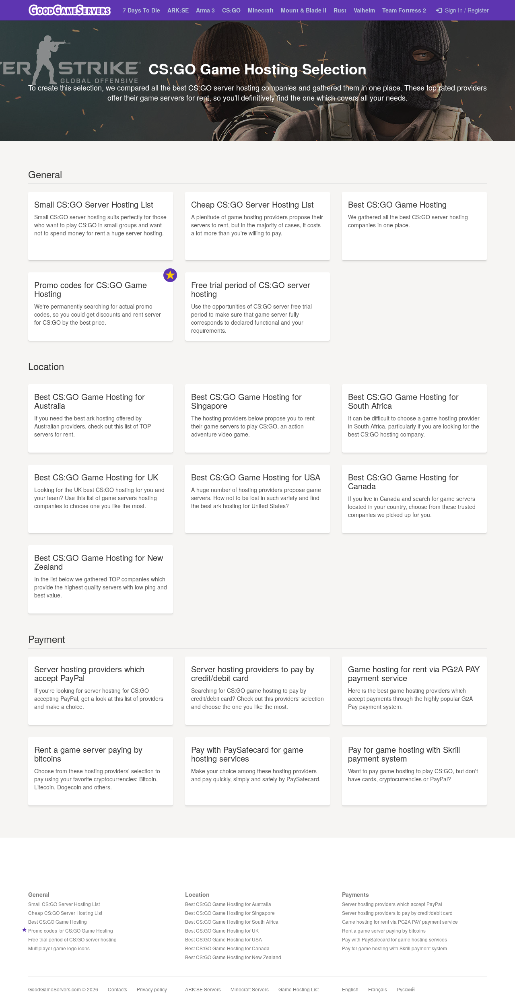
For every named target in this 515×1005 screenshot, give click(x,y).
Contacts (117, 989)
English (350, 989)
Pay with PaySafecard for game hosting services (394, 939)
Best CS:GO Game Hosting (57, 921)
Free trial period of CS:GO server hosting (72, 939)
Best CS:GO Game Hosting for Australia (228, 903)
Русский (406, 989)
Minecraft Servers (250, 989)
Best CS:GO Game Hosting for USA (223, 939)
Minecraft (261, 10)
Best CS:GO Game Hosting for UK (222, 930)
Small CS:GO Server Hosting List (64, 903)
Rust (340, 10)
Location (197, 894)
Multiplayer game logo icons (59, 948)
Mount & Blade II (303, 10)
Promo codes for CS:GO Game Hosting (70, 930)
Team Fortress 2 (404, 10)
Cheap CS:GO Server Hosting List (65, 912)
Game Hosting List (298, 989)
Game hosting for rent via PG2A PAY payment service (400, 921)
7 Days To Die (141, 10)
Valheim (364, 10)
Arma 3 (205, 10)
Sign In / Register (465, 10)
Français (377, 989)
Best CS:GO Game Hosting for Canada (227, 948)
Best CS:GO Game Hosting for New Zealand (233, 957)
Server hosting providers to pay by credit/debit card (397, 912)
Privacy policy (152, 989)
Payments (355, 894)
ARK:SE (178, 10)
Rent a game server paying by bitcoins (384, 930)
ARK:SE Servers (203, 989)
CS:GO (231, 10)
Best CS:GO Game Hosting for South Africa (231, 921)
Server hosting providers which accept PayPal (392, 903)
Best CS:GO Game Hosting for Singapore (230, 912)
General (38, 894)
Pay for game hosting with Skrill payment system (394, 948)
